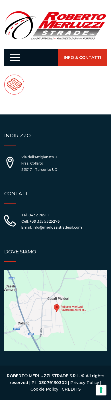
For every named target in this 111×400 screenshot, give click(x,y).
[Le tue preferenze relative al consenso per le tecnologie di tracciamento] (101, 390)
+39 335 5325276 (44, 221)
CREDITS (71, 389)
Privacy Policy (84, 382)
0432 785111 (38, 215)
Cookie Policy (44, 389)
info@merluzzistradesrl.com (57, 227)
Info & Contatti (82, 57)
